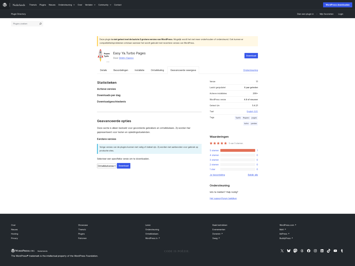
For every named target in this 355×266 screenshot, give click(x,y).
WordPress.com (288, 225)
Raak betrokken (219, 225)
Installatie (139, 70)
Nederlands (43, 251)
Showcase (83, 225)
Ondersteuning (250, 70)
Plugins (81, 234)
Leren (148, 225)
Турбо (238, 118)
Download (251, 55)
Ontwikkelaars (151, 234)
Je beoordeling (217, 174)
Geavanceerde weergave (183, 70)
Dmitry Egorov (126, 58)
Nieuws (14, 229)
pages (254, 118)
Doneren (217, 234)
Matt (283, 229)
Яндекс (246, 118)
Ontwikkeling (157, 70)
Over (13, 225)
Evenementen (218, 229)
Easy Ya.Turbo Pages (129, 53)
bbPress (285, 234)
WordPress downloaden (338, 5)
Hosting (14, 234)
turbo (246, 123)
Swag (216, 238)
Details (103, 70)
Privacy (14, 238)
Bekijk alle (253, 174)
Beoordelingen (120, 70)
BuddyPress (286, 238)
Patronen (82, 238)
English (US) (252, 111)
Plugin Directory (18, 14)
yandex (254, 123)
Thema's (82, 229)
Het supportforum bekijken (223, 198)
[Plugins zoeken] (40, 23)
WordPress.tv (152, 238)
